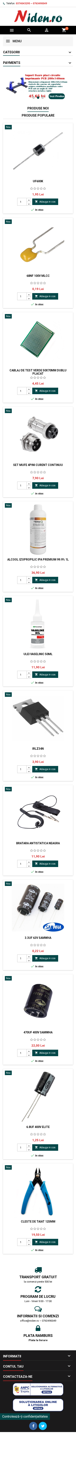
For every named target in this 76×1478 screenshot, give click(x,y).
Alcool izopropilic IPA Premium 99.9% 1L (38, 559)
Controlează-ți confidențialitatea (25, 1416)
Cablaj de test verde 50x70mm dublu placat (38, 372)
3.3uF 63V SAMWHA (38, 937)
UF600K (38, 181)
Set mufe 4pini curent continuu (38, 465)
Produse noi (38, 108)
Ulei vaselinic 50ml (38, 654)
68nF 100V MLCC (38, 275)
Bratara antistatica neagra (38, 843)
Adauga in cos (45, 201)
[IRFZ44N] (38, 86)
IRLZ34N (38, 748)
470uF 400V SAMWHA (38, 1032)
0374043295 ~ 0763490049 (31, 3)
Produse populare (38, 115)
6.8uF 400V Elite (38, 1127)
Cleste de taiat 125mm (38, 1221)
